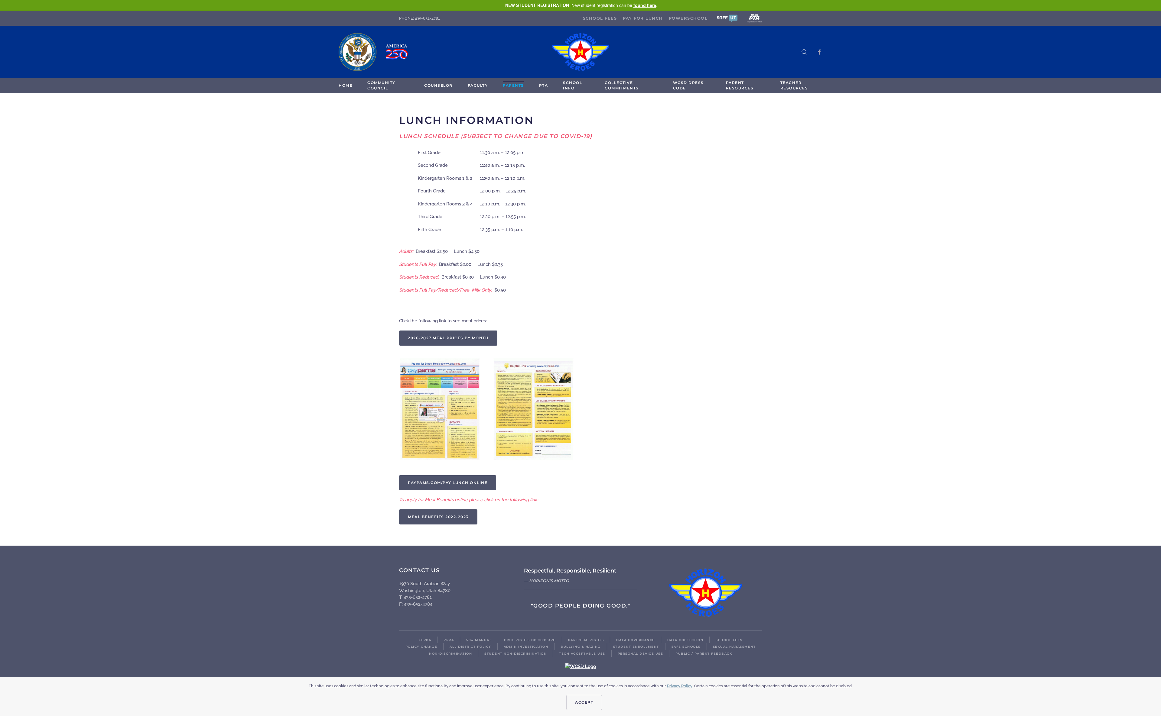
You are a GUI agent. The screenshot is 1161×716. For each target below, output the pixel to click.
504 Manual (479, 640)
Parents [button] (513, 85)
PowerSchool (688, 18)
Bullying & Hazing (581, 647)
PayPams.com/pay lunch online (447, 482)
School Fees (600, 18)
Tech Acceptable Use (582, 654)
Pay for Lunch (643, 18)
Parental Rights (586, 640)
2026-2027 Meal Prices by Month (448, 338)
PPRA (449, 640)
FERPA (425, 640)
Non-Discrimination (450, 654)
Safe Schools (686, 647)
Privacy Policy (679, 686)
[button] (727, 18)
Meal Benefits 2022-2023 (438, 516)
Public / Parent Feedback (703, 654)
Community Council (381, 85)
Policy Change (421, 647)
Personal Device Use (640, 654)
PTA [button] (543, 85)
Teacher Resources (794, 85)
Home (345, 85)
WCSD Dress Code (688, 85)
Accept (584, 702)
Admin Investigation (526, 647)
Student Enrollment (636, 647)
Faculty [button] (478, 85)
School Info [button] (572, 85)
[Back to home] (580, 52)
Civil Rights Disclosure (530, 640)
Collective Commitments (622, 85)
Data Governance (635, 640)
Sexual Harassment (734, 647)
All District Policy (470, 647)
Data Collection (685, 640)
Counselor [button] (438, 85)
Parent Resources (740, 85)
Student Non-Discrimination (515, 654)
